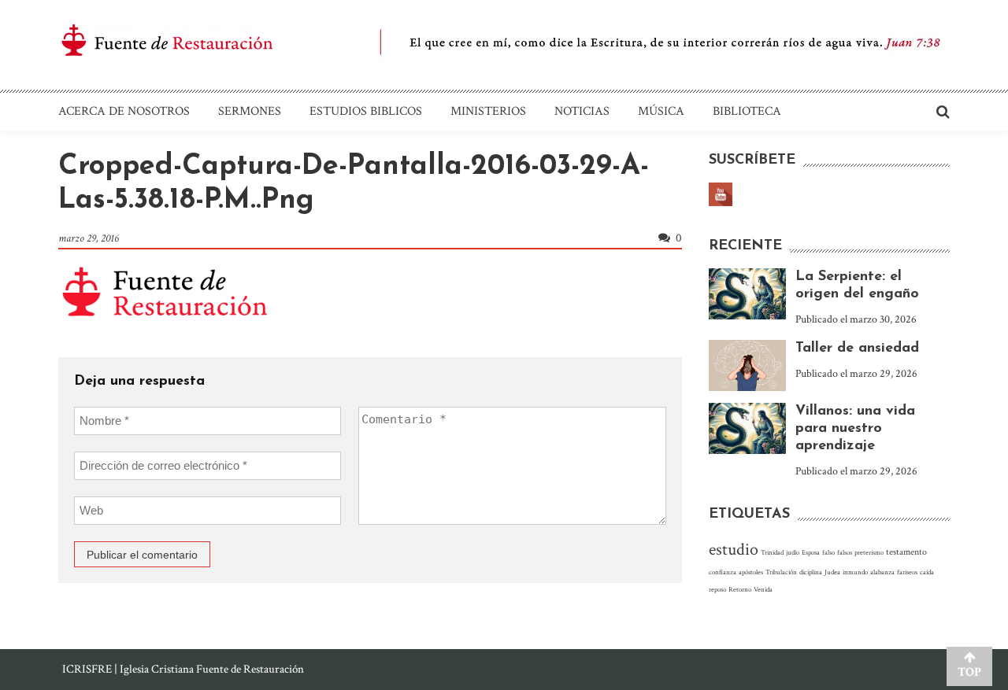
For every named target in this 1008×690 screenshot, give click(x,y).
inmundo (855, 572)
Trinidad (772, 552)
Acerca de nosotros (124, 111)
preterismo (869, 552)
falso (828, 552)
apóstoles (751, 572)
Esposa (811, 552)
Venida (763, 589)
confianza (722, 572)
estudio (733, 549)
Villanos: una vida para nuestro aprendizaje (855, 428)
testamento (906, 552)
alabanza (882, 572)
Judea (832, 572)
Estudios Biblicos (365, 111)
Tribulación (781, 572)
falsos (844, 552)
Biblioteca (747, 111)
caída (927, 572)
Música (661, 111)
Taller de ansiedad (857, 348)
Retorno (739, 589)
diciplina (810, 572)
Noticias (582, 111)
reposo (717, 589)
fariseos (907, 572)
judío (792, 552)
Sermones (249, 111)
